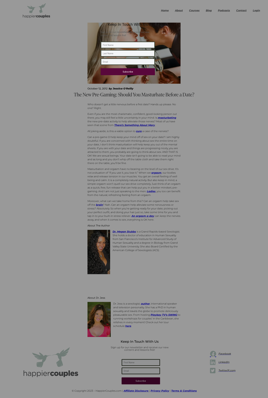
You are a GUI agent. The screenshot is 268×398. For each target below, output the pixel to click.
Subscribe (128, 71)
